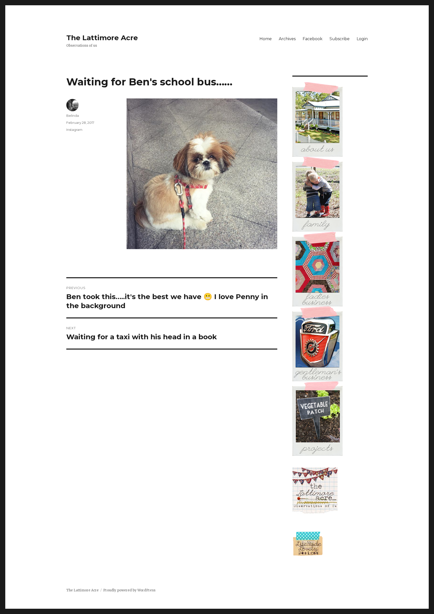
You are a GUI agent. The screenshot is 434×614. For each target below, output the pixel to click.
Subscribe (340, 38)
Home (265, 38)
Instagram (74, 130)
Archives (287, 38)
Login (362, 38)
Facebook (312, 38)
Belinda (72, 116)
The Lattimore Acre (102, 37)
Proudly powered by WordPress (129, 590)
